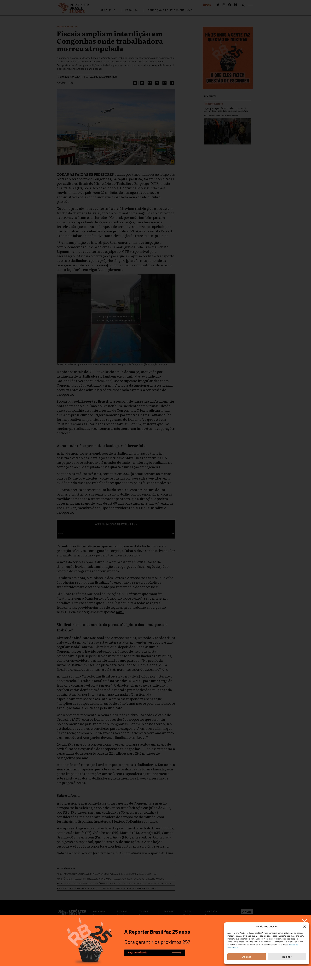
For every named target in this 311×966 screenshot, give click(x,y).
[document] (155, 483)
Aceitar (246, 956)
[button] (304, 926)
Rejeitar (287, 956)
